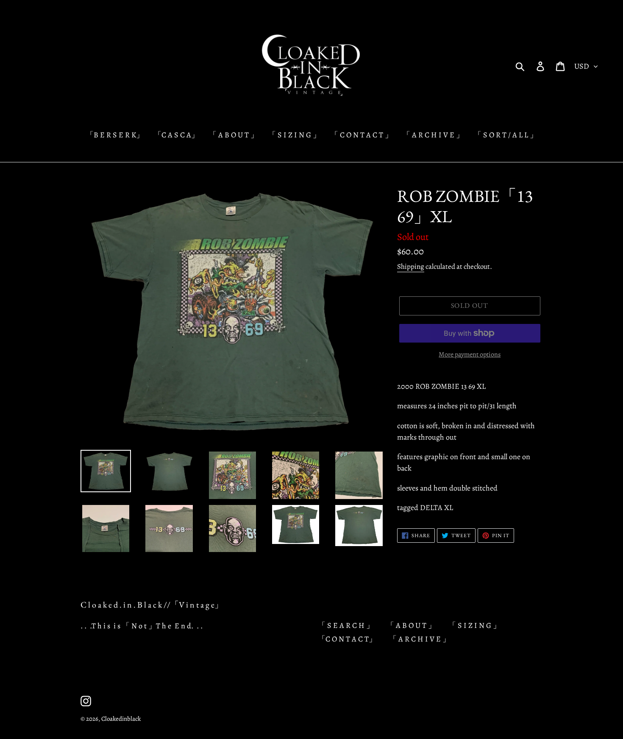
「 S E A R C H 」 (346, 625)
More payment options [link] (470, 354)
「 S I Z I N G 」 (474, 625)
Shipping (410, 266)
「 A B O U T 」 (411, 625)
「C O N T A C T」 (347, 639)
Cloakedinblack (121, 718)
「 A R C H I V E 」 (419, 639)
